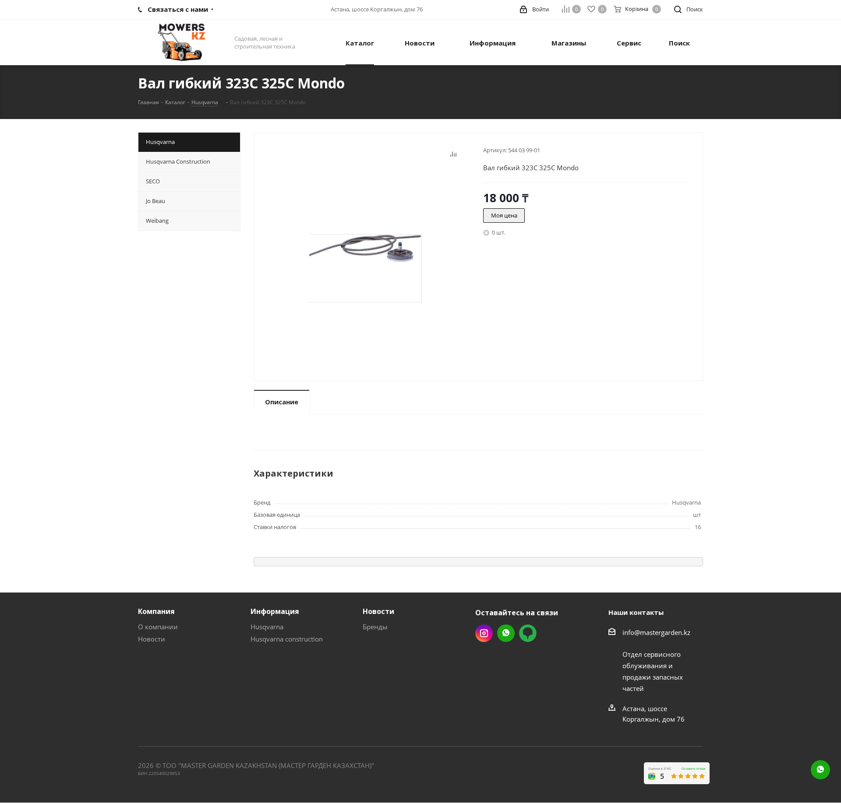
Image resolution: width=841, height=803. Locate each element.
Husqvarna (267, 626)
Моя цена (504, 215)
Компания (156, 611)
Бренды (375, 626)
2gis (528, 633)
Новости (151, 639)
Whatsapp (506, 633)
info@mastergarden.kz (656, 632)
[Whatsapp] (820, 769)
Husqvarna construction (287, 639)
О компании (158, 626)
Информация (275, 611)
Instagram (484, 633)
